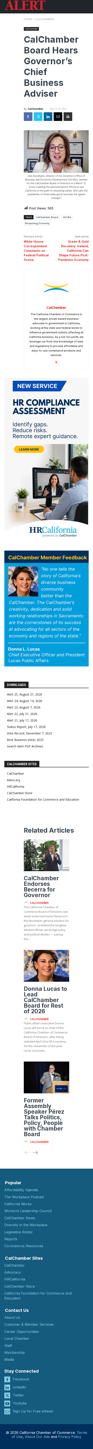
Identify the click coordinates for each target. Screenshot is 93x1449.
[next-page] (35, 1152)
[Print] (68, 116)
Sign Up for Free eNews (33, 1411)
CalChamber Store (19, 793)
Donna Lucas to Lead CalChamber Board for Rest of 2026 (45, 1000)
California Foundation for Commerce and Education (43, 799)
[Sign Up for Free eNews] (7, 1411)
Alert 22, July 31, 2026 (22, 714)
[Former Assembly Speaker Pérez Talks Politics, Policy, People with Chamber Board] (46, 1077)
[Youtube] (7, 1403)
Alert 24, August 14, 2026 (24, 701)
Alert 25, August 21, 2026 (24, 694)
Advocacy (13, 780)
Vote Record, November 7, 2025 (29, 733)
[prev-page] (27, 1152)
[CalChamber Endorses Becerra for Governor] (46, 855)
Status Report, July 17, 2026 (26, 727)
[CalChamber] (56, 288)
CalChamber (44, 19)
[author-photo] (26, 902)
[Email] (58, 116)
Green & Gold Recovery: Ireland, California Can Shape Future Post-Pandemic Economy (73, 251)
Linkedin (19, 1387)
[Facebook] (28, 116)
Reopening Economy (37, 223)
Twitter (18, 1395)
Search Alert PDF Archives (25, 746)
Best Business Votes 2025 (25, 740)
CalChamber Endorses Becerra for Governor (41, 886)
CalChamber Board (47, 217)
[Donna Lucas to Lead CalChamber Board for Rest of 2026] (46, 966)
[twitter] (56, 361)
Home (28, 19)
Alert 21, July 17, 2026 (22, 720)
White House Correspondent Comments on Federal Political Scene (36, 251)
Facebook (21, 1379)
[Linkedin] (48, 116)
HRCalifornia (15, 786)
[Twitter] (38, 116)
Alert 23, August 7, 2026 (23, 707)
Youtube (20, 1403)
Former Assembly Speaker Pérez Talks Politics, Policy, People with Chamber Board (44, 1117)
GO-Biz (67, 217)
